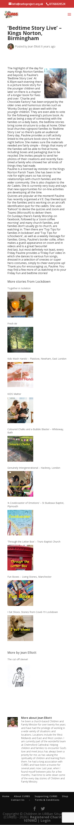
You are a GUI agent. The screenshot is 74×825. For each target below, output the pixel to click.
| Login (44, 820)
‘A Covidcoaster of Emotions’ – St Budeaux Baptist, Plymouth (35, 504)
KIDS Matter (14, 394)
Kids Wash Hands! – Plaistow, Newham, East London (36, 358)
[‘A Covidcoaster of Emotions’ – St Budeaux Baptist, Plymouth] (20, 522)
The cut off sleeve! (17, 659)
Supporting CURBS (46, 796)
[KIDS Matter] (20, 410)
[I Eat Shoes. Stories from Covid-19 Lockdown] (20, 628)
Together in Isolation (19, 288)
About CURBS (22, 796)
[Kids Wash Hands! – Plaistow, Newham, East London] (20, 375)
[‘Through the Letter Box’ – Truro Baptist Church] (20, 558)
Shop (65, 796)
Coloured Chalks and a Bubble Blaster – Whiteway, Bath (35, 431)
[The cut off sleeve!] (20, 675)
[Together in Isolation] (20, 304)
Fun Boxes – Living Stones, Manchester (29, 576)
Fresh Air (12, 323)
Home (5, 796)
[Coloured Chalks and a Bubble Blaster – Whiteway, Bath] (20, 449)
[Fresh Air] (20, 340)
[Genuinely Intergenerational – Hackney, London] (20, 484)
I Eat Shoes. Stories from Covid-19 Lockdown (32, 612)
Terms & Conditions (47, 799)
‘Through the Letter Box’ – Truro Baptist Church (33, 541)
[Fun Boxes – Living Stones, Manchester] (20, 593)
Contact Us (17, 799)
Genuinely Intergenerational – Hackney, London (33, 467)
